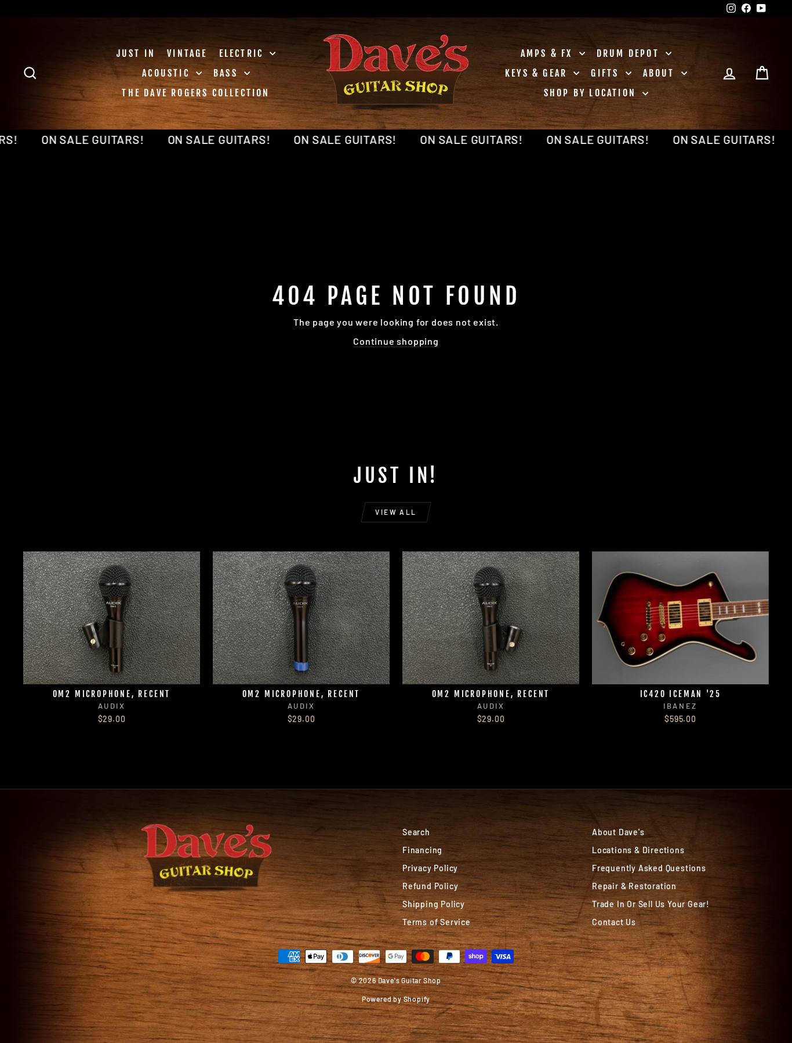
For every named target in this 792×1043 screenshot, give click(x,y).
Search (416, 832)
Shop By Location (592, 93)
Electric (243, 53)
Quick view (111, 672)
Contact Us (614, 922)
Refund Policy (430, 886)
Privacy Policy (430, 868)
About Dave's (618, 832)
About (660, 73)
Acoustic (167, 73)
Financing (422, 850)
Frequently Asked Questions (649, 868)
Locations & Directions (638, 850)
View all (395, 512)
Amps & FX (548, 53)
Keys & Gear (538, 73)
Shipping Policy (433, 904)
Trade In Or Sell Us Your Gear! (651, 904)
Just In (136, 53)
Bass (227, 73)
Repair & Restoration (634, 886)
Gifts (606, 73)
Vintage (187, 53)
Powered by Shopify (396, 999)
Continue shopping (396, 341)
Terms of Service (436, 922)
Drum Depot (630, 53)
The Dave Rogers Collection (196, 93)
